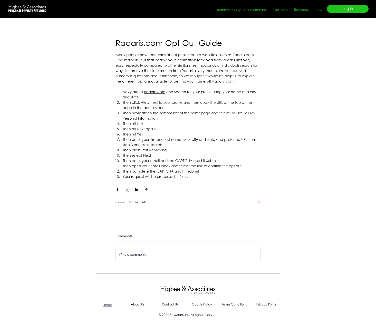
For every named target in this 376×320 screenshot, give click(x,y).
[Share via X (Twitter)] (127, 190)
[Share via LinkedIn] (136, 190)
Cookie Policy (202, 304)
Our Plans (280, 10)
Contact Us (170, 304)
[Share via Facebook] (117, 190)
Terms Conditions (234, 304)
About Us (137, 304)
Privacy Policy (266, 304)
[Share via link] (146, 190)
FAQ (319, 10)
